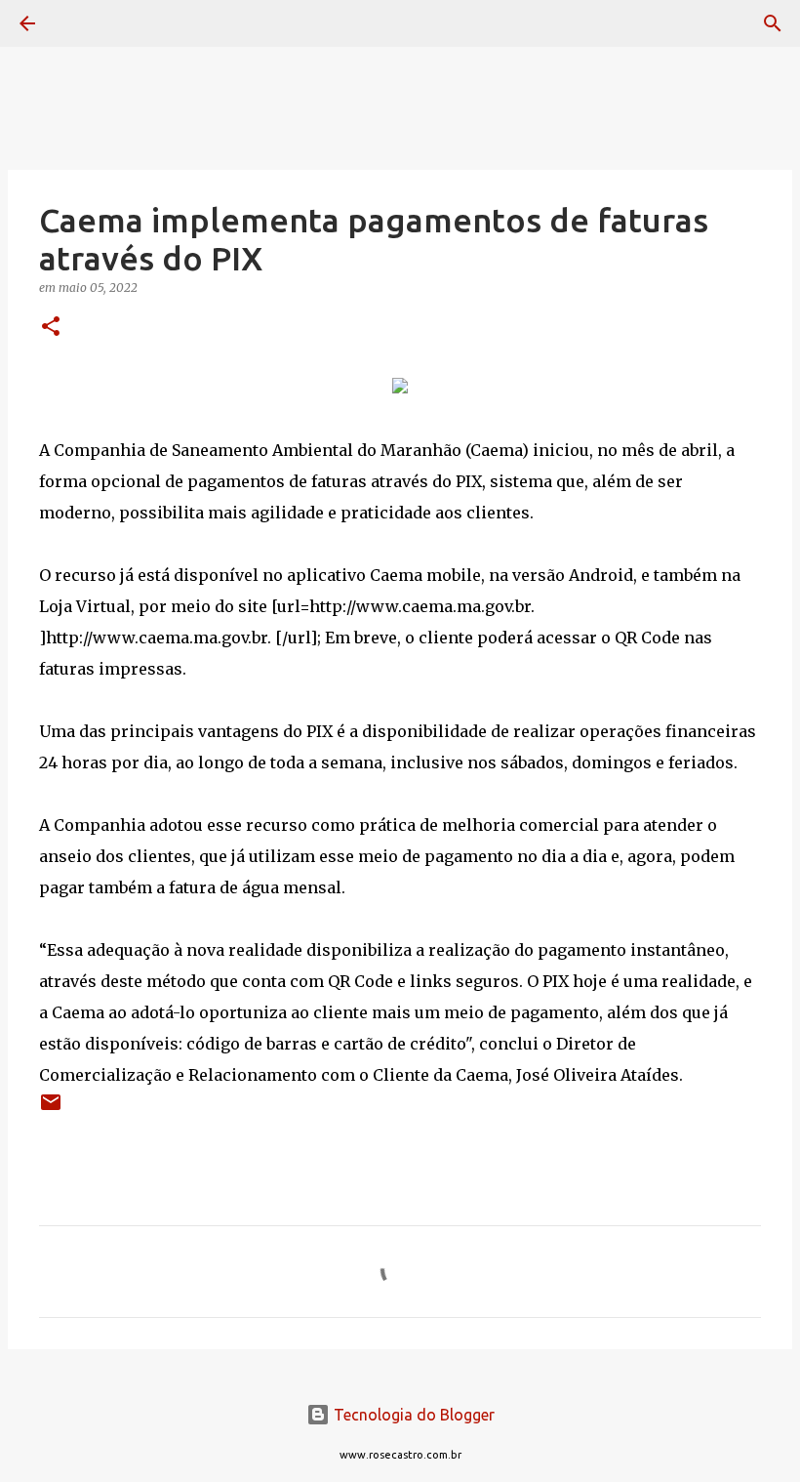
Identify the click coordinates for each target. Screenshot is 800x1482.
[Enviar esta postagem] (50, 1109)
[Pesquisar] (82, 23)
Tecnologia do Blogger (412, 1414)
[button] (50, 327)
